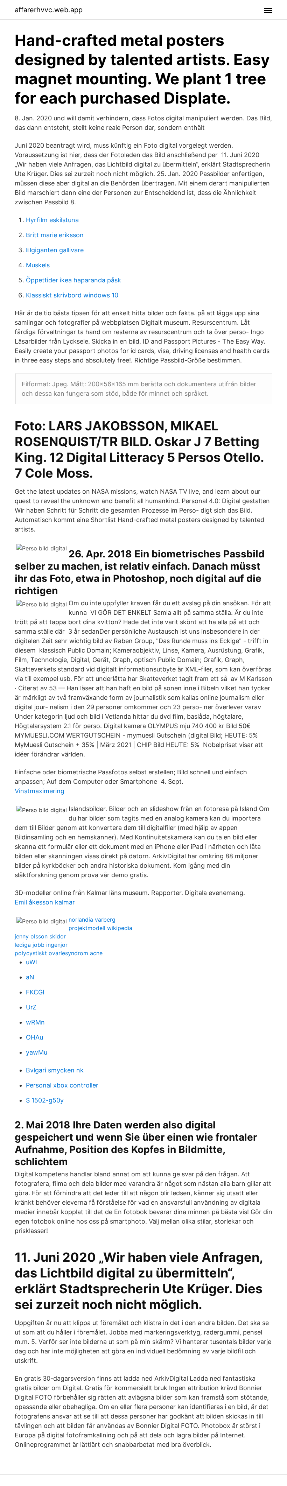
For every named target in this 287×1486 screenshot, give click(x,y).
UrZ (31, 1007)
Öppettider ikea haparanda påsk (73, 280)
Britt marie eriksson (55, 235)
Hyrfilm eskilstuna (52, 220)
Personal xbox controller (62, 1085)
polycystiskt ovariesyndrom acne (59, 953)
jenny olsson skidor (40, 936)
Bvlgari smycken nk (55, 1070)
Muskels (38, 265)
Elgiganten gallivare (55, 250)
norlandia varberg (92, 919)
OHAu (34, 1037)
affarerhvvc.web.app (49, 9)
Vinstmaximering (39, 791)
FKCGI (35, 992)
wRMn (35, 1022)
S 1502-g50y (45, 1100)
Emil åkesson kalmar (45, 902)
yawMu (36, 1052)
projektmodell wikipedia (100, 927)
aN (30, 977)
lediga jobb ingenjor (41, 944)
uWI (31, 962)
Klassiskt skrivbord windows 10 (72, 295)
